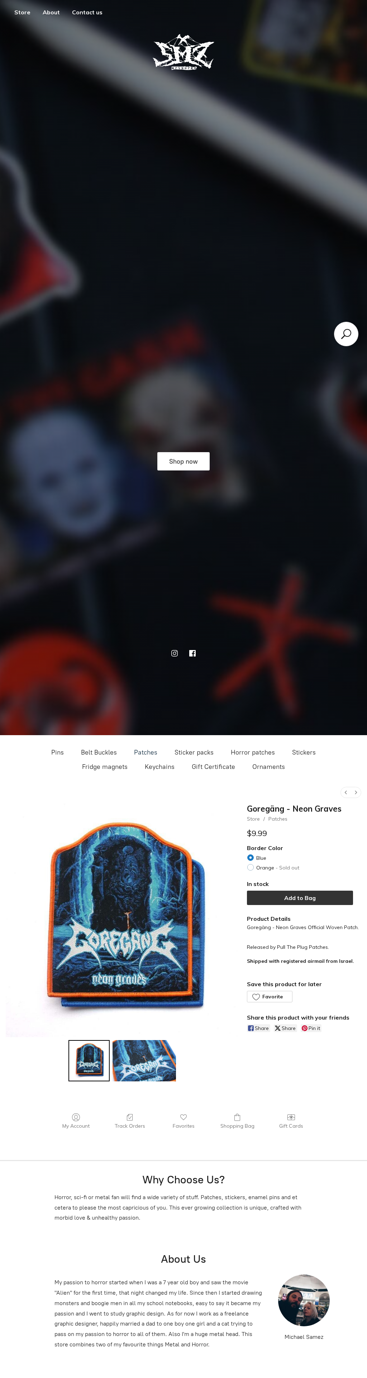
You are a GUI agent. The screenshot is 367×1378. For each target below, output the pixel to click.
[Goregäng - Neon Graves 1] (144, 1060)
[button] (269, 996)
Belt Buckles (99, 752)
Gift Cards (291, 1126)
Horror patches (253, 752)
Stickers (304, 752)
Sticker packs (194, 752)
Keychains (160, 767)
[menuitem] (346, 792)
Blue (261, 858)
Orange (277, 867)
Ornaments (268, 767)
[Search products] (346, 334)
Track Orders (130, 1126)
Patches (145, 752)
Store (22, 12)
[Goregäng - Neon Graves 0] (89, 1060)
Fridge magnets (105, 767)
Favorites (184, 1126)
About (51, 12)
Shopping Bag (237, 1126)
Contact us (87, 12)
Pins (57, 752)
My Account (76, 1126)
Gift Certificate (213, 767)
